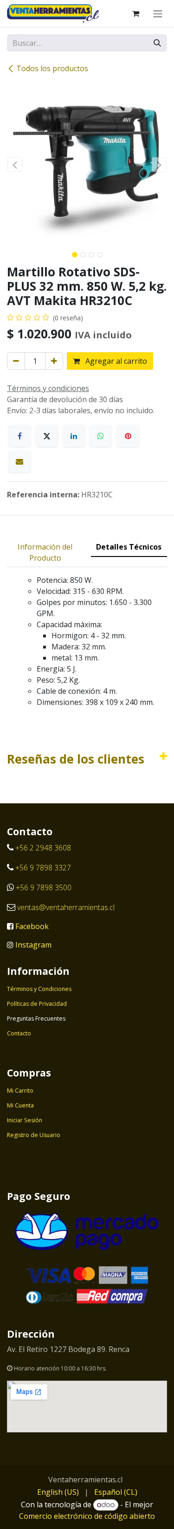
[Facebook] (19, 436)
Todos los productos (52, 68)
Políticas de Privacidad (37, 1004)
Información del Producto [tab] (45, 552)
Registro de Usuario (33, 1135)
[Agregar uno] (54, 361)
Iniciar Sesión (24, 1120)
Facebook (32, 926)
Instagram (33, 945)
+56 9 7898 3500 (44, 887)
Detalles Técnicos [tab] (128, 547)
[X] (47, 436)
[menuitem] (58, 1492)
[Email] (19, 461)
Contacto (19, 1033)
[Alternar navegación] (157, 13)
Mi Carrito (20, 1091)
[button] (15, 164)
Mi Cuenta (20, 1105)
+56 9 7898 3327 (43, 867)
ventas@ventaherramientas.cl (66, 907)
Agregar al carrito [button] (115, 361)
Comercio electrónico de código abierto (87, 1516)
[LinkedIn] (74, 436)
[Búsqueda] (157, 43)
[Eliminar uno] (16, 361)
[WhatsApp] (101, 436)
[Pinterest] (128, 436)
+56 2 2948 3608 (43, 848)
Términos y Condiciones (39, 989)
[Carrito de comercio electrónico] (135, 13)
